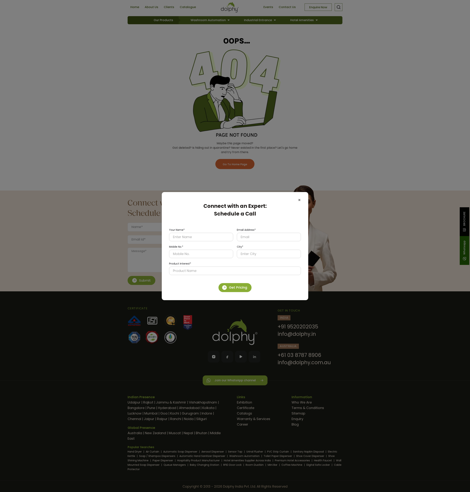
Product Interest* (180, 263)
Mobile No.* (176, 247)
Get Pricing (238, 287)
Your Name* (177, 230)
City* (240, 247)
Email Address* (246, 230)
